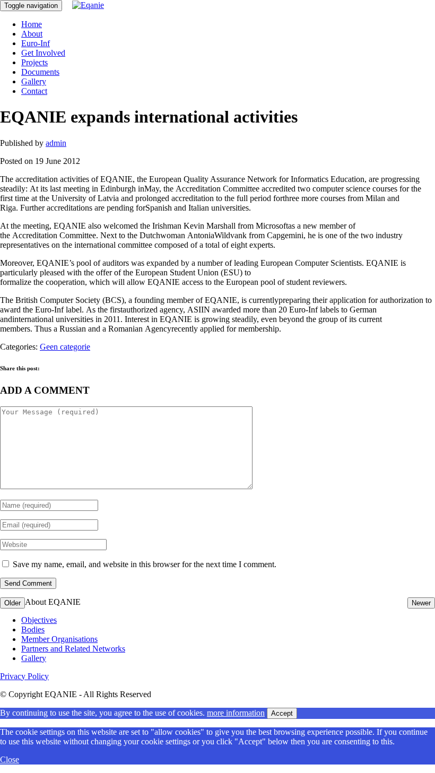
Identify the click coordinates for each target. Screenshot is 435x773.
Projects (34, 62)
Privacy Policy (24, 676)
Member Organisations (59, 639)
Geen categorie (65, 346)
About (31, 33)
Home (31, 24)
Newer (421, 603)
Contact (34, 90)
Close (9, 759)
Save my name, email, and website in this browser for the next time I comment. (144, 564)
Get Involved (43, 52)
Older (12, 603)
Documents (40, 71)
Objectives (39, 619)
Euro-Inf (35, 43)
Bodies (33, 629)
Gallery (33, 81)
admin (56, 142)
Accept (282, 713)
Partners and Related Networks (73, 648)
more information (236, 712)
